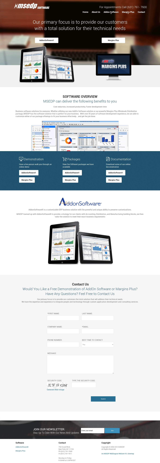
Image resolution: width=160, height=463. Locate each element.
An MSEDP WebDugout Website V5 (114, 453)
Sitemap (131, 453)
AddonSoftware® (46, 40)
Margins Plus (128, 12)
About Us (96, 12)
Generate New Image (55, 389)
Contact (141, 12)
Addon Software (111, 12)
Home (85, 12)
